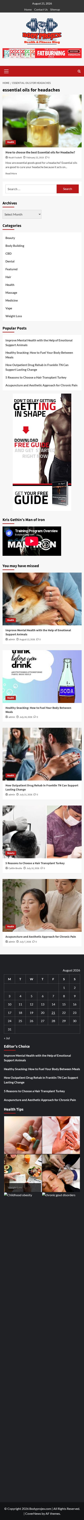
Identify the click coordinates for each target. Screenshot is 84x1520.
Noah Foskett (15, 157)
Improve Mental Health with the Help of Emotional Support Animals (38, 342)
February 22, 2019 (35, 157)
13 (42, 1004)
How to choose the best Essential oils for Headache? (40, 152)
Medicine (11, 300)
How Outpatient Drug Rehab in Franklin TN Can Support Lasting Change (37, 367)
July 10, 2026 (33, 868)
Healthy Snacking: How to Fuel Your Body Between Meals (39, 355)
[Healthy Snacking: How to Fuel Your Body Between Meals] (42, 676)
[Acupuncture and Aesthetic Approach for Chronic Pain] (42, 905)
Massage (11, 292)
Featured (11, 269)
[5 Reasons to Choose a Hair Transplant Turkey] (42, 832)
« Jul (7, 1038)
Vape (8, 308)
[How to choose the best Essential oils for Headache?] (42, 121)
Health (10, 142)
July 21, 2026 (26, 794)
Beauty (10, 238)
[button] (6, 71)
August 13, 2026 (27, 639)
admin (12, 639)
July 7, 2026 (25, 942)
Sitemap (55, 9)
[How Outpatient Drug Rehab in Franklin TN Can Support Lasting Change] (42, 754)
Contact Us (41, 9)
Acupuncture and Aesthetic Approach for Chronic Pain (41, 385)
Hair (8, 277)
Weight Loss (13, 316)
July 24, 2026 (26, 717)
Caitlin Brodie (15, 868)
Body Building (14, 245)
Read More (11, 173)
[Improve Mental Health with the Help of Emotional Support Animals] (42, 599)
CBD (8, 253)
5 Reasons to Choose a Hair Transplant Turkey (35, 377)
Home (28, 9)
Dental (9, 261)
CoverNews (33, 1513)
